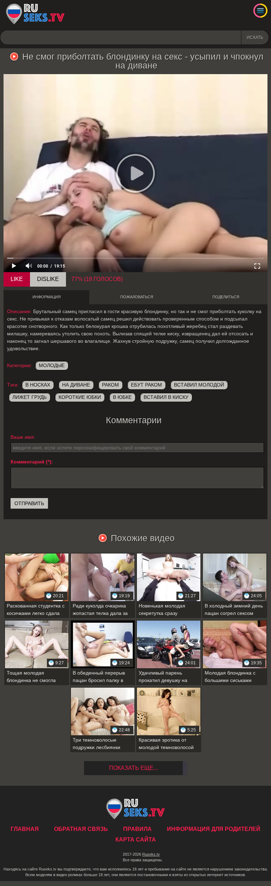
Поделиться (225, 297)
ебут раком (146, 385)
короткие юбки (80, 397)
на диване (76, 385)
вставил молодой (199, 385)
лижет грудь (29, 397)
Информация (46, 297)
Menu (260, 11)
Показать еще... (133, 768)
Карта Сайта (135, 840)
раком (110, 385)
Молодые (52, 365)
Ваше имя (22, 437)
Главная (35, 14)
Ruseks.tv (151, 854)
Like (17, 279)
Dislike (48, 279)
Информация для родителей (213, 829)
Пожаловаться (136, 297)
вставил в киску (166, 397)
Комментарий (27, 462)
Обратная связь (81, 829)
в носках (37, 385)
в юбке (122, 397)
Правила (137, 829)
